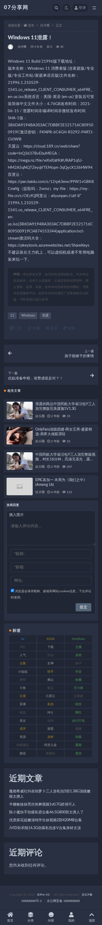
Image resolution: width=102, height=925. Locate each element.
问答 (51, 920)
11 (12, 315)
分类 (30, 920)
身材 (50, 736)
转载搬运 (22, 745)
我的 (71, 920)
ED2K (51, 638)
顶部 (92, 920)
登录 (82, 8)
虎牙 (23, 728)
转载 (78, 736)
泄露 (45, 315)
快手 (50, 671)
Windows (28, 315)
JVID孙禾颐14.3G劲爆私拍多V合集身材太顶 (45, 828)
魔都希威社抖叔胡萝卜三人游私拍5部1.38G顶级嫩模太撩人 (49, 794)
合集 (23, 663)
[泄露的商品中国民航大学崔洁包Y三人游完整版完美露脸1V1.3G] (20, 410)
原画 (78, 655)
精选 (23, 712)
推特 (23, 679)
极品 (50, 687)
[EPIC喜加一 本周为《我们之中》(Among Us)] (20, 486)
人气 (23, 655)
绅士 (50, 712)
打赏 (17, 328)
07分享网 (16, 7)
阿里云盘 (50, 745)
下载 (50, 647)
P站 (22, 647)
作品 (50, 655)
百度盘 (78, 696)
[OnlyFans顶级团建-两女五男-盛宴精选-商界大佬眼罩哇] (20, 436)
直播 (23, 704)
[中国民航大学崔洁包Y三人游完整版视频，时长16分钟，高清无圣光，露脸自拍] (20, 461)
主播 (78, 647)
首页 (31, 25)
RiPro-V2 (43, 894)
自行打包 (78, 720)
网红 (78, 712)
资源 (23, 736)
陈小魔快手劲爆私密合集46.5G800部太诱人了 (46, 812)
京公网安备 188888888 (63, 900)
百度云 (50, 696)
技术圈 (45, 25)
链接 (71, 328)
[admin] (11, 47)
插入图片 (16, 515)
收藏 (36, 328)
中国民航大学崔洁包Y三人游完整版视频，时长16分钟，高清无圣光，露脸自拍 (65, 459)
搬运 (50, 679)
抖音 (78, 671)
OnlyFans (78, 638)
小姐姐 (22, 671)
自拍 (50, 720)
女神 (50, 663)
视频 (78, 728)
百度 (23, 696)
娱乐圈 (39, 416)
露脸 (78, 745)
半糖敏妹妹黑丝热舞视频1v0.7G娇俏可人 (42, 804)
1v (22, 638)
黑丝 (78, 753)
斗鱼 (23, 687)
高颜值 (50, 753)
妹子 (78, 663)
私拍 (50, 704)
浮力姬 (78, 687)
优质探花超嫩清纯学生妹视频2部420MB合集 (45, 820)
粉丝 (78, 704)
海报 (53, 328)
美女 (23, 720)
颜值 (23, 753)
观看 (50, 728)
